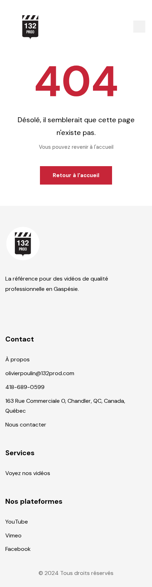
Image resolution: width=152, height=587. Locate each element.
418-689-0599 (25, 387)
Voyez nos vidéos (27, 473)
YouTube (16, 521)
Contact (19, 339)
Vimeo (13, 535)
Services (20, 452)
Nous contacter (25, 424)
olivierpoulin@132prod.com (39, 373)
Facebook (18, 549)
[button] (139, 27)
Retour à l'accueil (76, 175)
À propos (17, 359)
